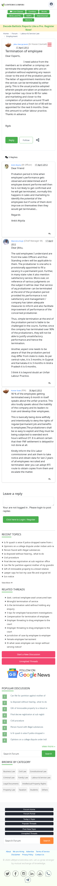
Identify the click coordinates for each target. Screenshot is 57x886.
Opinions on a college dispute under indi (29, 740)
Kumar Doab (16, 390)
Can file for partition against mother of (28, 696)
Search (48, 753)
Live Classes (18, 11)
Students (34, 789)
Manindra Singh (17, 241)
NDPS (28, 15)
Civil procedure (11, 557)
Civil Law (22, 771)
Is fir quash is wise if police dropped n (27, 733)
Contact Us (39, 854)
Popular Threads (29, 823)
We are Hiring (18, 851)
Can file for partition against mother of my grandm (29, 565)
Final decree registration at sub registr (27, 715)
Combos (32, 11)
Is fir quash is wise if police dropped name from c (28, 542)
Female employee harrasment (21, 639)
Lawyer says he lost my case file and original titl (27, 572)
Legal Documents (11, 783)
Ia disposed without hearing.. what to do (24, 553)
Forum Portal (29, 813)
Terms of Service (43, 851)
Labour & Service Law (41, 777)
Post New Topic (29, 829)
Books (44, 11)
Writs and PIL (15, 15)
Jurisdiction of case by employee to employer (29, 635)
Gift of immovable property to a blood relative (26, 569)
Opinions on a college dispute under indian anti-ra (29, 546)
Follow (26, 140)
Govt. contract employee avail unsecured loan (29, 597)
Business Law (9, 771)
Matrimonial (42, 15)
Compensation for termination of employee (28, 616)
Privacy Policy (27, 854)
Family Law (23, 777)
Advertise (30, 851)
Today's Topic (29, 819)
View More (6, 582)
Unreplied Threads (28, 661)
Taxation (22, 789)
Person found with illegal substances (22, 550)
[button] (50, 45)
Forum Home (29, 809)
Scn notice (9, 576)
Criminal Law (8, 777)
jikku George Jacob (21, 44)
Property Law (9, 789)
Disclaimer (15, 854)
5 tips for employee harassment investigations (29, 612)
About (8, 851)
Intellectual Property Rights (34, 783)
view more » (48, 746)
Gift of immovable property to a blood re (29, 708)
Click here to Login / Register (20, 519)
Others (45, 789)
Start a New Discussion (28, 654)
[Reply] (49, 234)
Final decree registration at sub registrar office (27, 561)
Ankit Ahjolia (16, 165)
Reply (11, 140)
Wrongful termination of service (22, 601)
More (27, 19)
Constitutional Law (38, 771)
